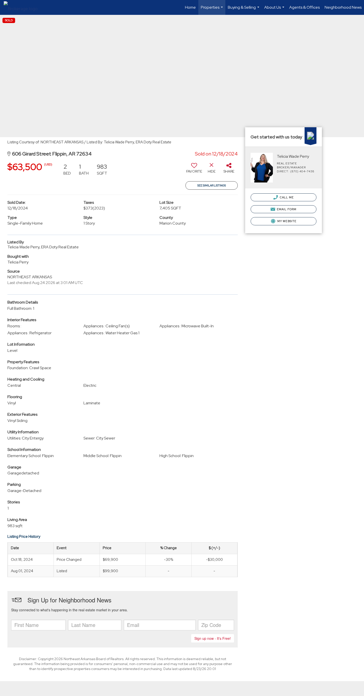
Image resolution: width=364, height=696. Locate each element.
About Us (275, 10)
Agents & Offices (304, 7)
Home (190, 7)
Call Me (286, 197)
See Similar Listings (211, 185)
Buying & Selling (244, 10)
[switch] (194, 169)
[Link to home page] (23, 7)
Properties (212, 10)
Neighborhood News (343, 7)
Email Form (286, 209)
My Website (286, 221)
